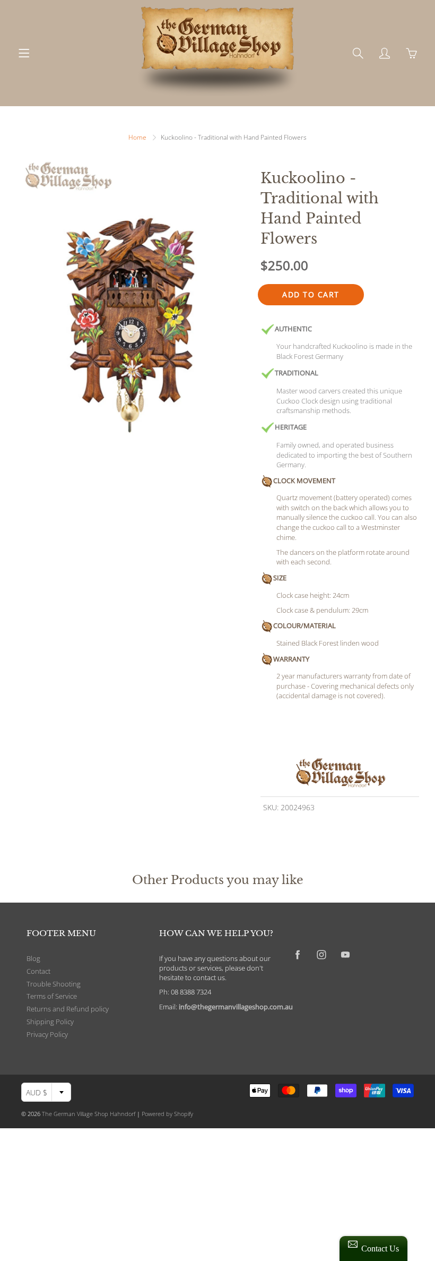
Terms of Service (52, 996)
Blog (33, 958)
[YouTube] (345, 954)
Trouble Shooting (54, 984)
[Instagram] (321, 954)
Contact (38, 971)
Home (137, 137)
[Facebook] (297, 954)
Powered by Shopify (167, 1114)
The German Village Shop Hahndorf (88, 1114)
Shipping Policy (50, 1021)
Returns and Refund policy (68, 1009)
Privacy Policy (47, 1034)
